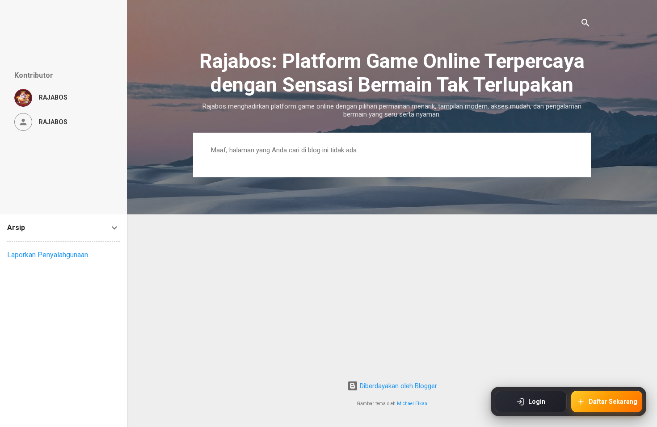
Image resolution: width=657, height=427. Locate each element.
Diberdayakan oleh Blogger (397, 386)
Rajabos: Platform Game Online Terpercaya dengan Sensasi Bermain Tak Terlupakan (392, 72)
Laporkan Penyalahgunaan (47, 255)
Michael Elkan (412, 403)
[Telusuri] (585, 24)
